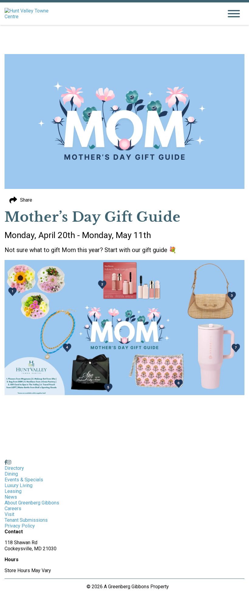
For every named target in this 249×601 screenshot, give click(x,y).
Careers (13, 508)
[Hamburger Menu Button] (233, 13)
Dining (11, 474)
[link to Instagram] (9, 462)
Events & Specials (24, 480)
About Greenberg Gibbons (32, 503)
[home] (109, 13)
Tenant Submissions (26, 520)
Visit (9, 514)
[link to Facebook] (6, 462)
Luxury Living (18, 485)
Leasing (13, 491)
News (11, 497)
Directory (14, 468)
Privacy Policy (20, 526)
